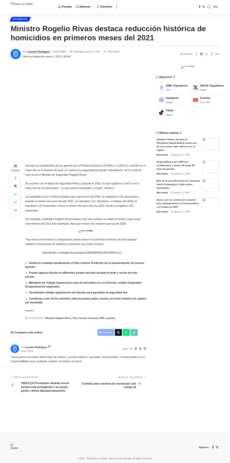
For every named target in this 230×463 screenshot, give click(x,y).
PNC (102, 318)
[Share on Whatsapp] (206, 54)
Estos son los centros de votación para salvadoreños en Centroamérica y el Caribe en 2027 (178, 203)
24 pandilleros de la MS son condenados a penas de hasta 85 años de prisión (176, 165)
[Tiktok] (173, 112)
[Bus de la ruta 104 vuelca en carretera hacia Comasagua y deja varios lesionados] (211, 185)
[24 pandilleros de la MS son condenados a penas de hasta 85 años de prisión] (211, 166)
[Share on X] (201, 54)
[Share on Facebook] (196, 54)
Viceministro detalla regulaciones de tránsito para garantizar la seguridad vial (78, 292)
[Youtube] (208, 100)
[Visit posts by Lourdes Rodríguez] (16, 54)
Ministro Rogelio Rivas (58, 318)
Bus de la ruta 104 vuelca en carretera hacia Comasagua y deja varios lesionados (178, 184)
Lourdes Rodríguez (38, 51)
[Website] (131, 348)
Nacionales (20, 19)
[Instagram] (144, 348)
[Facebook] (199, 6)
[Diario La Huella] (32, 7)
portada (110, 318)
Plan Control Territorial (86, 318)
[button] (116, 6)
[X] (203, 6)
